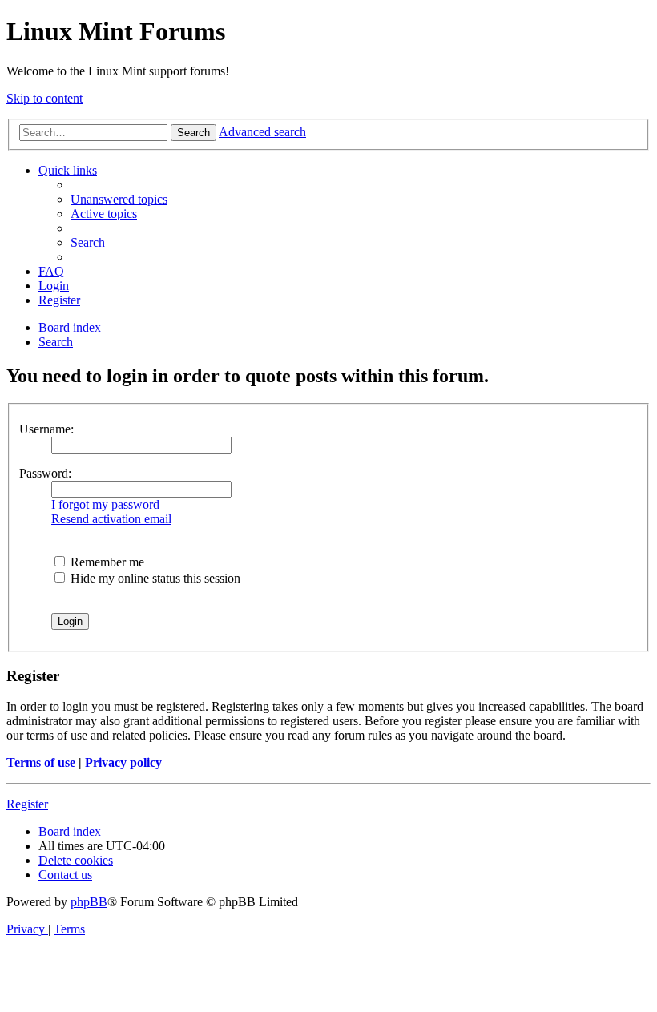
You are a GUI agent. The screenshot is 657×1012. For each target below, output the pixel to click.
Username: (46, 429)
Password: (45, 473)
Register (27, 804)
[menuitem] (119, 199)
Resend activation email (111, 519)
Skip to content (44, 98)
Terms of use (40, 762)
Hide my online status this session (153, 578)
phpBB (89, 902)
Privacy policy (123, 762)
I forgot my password (105, 504)
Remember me (105, 562)
